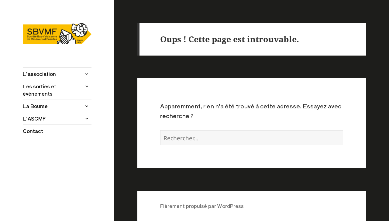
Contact (33, 130)
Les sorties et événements (39, 90)
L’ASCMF (34, 118)
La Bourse (35, 106)
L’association (39, 73)
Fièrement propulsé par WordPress (202, 205)
